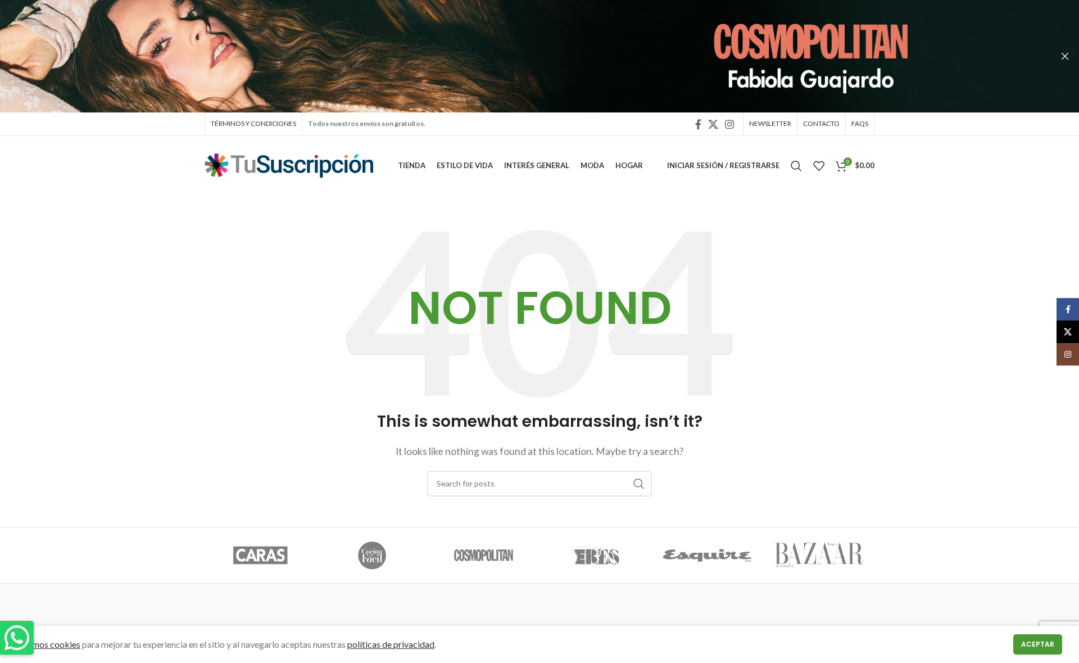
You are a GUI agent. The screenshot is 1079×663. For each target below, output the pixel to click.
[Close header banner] (1065, 56)
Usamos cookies (48, 644)
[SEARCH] (639, 484)
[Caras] (260, 555)
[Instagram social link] (729, 124)
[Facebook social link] (698, 124)
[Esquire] (707, 555)
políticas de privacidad (390, 644)
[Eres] (595, 555)
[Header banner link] (522, 56)
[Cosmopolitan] (484, 555)
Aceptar (1037, 644)
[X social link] (713, 124)
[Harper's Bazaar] (818, 555)
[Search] (796, 166)
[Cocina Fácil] (372, 555)
